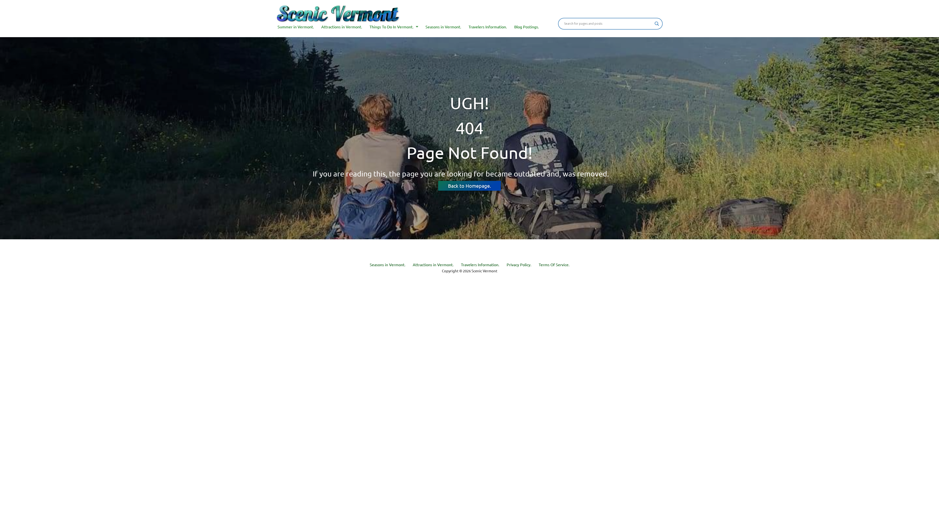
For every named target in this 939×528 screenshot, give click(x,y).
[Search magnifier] (656, 23)
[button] (394, 26)
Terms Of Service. (554, 264)
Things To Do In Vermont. (391, 26)
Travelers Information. (488, 26)
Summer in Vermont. (296, 26)
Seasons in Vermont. (443, 26)
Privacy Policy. (519, 264)
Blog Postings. (526, 26)
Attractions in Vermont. (341, 26)
